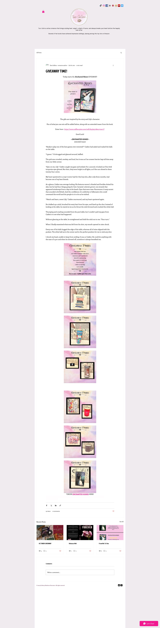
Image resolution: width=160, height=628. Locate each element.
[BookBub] (119, 5)
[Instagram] (103, 5)
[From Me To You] (110, 532)
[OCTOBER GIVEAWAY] (50, 532)
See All (122, 521)
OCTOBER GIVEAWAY (45, 543)
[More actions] (113, 65)
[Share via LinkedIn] (56, 505)
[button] (43, 11)
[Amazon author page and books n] (110, 5)
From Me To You (104, 543)
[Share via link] (60, 505)
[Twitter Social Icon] (122, 5)
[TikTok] (100, 5)
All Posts (38, 52)
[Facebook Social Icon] (107, 5)
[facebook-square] (121, 585)
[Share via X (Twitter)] (51, 505)
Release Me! (73, 543)
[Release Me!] (80, 532)
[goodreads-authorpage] (116, 5)
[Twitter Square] (119, 585)
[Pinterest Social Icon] (113, 5)
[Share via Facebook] (47, 505)
